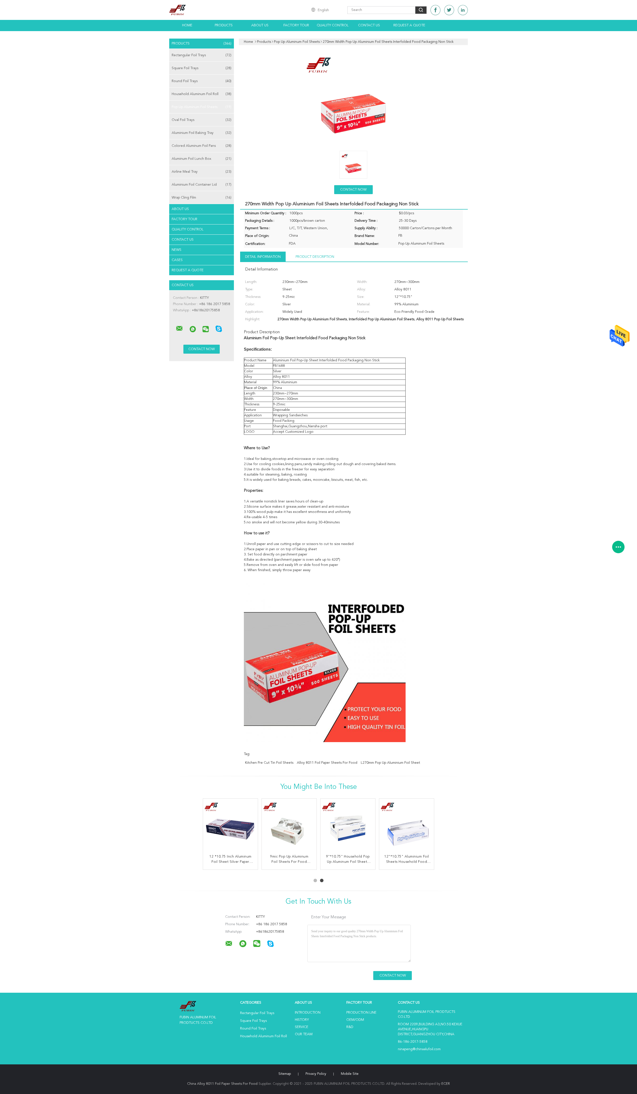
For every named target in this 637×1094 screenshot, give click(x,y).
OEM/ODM (355, 1020)
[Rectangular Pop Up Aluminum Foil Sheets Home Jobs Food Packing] (406, 826)
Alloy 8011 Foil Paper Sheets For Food (327, 763)
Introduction (307, 1012)
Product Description (315, 257)
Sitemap (284, 1074)
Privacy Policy (316, 1074)
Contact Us (369, 25)
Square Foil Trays (201, 68)
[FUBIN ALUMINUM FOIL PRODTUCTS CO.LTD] (179, 328)
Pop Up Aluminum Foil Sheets (201, 107)
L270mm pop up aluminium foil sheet (390, 763)
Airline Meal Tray (201, 171)
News (176, 250)
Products (224, 25)
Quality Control (333, 25)
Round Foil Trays (201, 81)
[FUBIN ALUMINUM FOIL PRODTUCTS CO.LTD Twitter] (449, 10)
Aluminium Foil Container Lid (201, 184)
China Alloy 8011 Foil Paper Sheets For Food (222, 1084)
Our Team (304, 1034)
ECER (445, 1084)
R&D (349, 1027)
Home (187, 25)
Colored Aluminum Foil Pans (201, 146)
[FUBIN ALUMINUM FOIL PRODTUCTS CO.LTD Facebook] (435, 10)
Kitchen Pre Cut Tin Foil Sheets (269, 763)
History (302, 1020)
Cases (177, 260)
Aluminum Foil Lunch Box (201, 159)
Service (301, 1027)
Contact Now (353, 189)
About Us (259, 25)
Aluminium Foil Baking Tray (201, 133)
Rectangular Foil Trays (201, 55)
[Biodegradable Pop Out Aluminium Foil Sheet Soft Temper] (230, 826)
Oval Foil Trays (201, 120)
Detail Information (263, 257)
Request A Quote (409, 25)
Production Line (361, 1012)
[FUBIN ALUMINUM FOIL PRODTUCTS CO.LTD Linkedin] (463, 10)
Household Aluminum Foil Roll (201, 94)
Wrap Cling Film (201, 197)
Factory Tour (296, 25)
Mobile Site (350, 1074)
